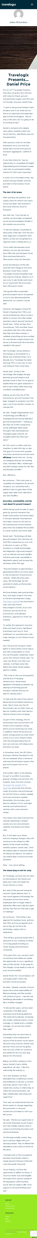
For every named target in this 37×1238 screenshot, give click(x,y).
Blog (6, 1219)
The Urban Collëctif (11, 602)
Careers (8, 1221)
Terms (7, 1203)
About (7, 1216)
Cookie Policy (9, 1208)
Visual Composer (22, 1232)
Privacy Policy (10, 1206)
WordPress (8, 1234)
